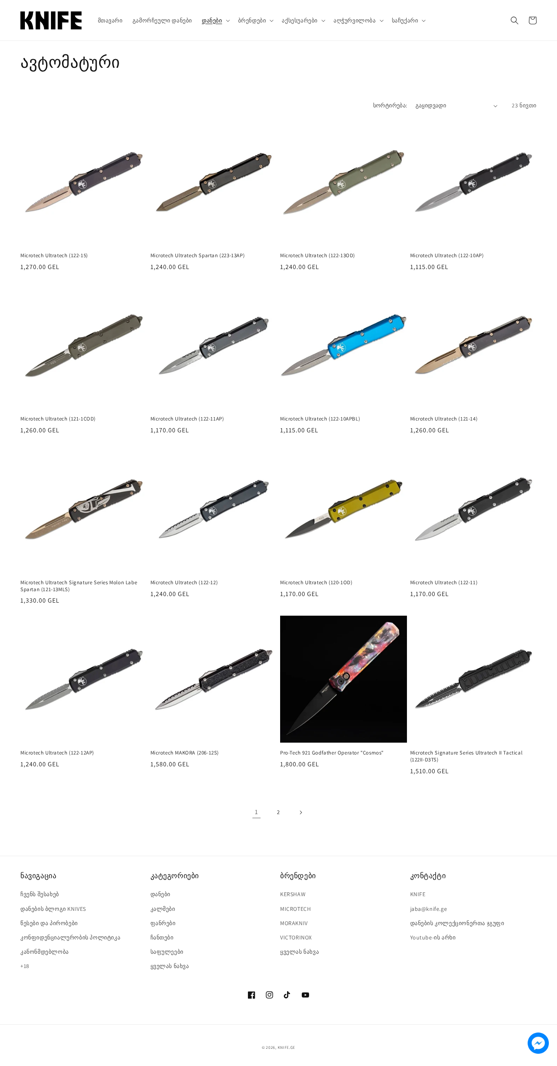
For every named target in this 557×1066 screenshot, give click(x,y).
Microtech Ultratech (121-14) (444, 419)
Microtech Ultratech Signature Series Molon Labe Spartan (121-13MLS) (78, 586)
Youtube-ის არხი (433, 937)
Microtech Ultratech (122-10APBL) (320, 419)
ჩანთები (162, 937)
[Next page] (300, 812)
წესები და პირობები (49, 923)
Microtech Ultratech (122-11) (444, 582)
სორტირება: (390, 105)
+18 (24, 966)
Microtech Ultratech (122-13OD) (317, 255)
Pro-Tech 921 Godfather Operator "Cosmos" (332, 753)
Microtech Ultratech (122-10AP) (447, 255)
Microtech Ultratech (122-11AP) (187, 419)
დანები (160, 894)
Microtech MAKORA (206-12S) (184, 753)
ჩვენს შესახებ (39, 894)
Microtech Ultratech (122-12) (184, 582)
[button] (215, 20)
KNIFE (418, 894)
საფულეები (166, 951)
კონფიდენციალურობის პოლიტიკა (70, 937)
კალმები (162, 908)
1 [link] (256, 812)
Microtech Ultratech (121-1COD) (58, 419)
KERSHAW (292, 894)
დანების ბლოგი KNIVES (53, 908)
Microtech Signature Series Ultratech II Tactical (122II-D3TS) (466, 756)
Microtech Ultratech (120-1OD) (316, 582)
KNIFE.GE (287, 1047)
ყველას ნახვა (169, 966)
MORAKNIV (294, 923)
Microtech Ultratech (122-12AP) (57, 753)
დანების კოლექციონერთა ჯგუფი (457, 923)
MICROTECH (295, 908)
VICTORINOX (296, 937)
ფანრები (163, 923)
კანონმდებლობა (44, 951)
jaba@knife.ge (428, 908)
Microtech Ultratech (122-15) (54, 255)
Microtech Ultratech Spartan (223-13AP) (197, 255)
